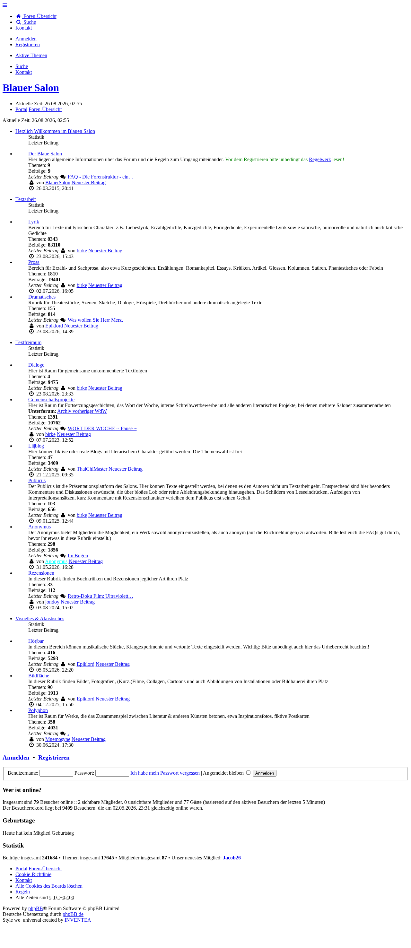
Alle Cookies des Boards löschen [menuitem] (49, 886)
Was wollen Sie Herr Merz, (95, 320)
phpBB (35, 908)
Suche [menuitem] (29, 22)
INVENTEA (78, 920)
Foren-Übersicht (45, 868)
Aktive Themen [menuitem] (31, 55)
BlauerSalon (57, 182)
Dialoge (36, 365)
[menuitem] (23, 27)
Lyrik (33, 221)
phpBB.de (73, 914)
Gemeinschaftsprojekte (51, 399)
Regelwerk (320, 159)
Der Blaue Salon (45, 153)
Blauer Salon (31, 87)
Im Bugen (78, 555)
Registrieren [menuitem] (27, 44)
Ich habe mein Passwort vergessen (165, 773)
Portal (21, 109)
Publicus (37, 480)
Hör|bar (36, 641)
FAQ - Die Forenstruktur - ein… (101, 176)
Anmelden (16, 757)
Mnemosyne (57, 739)
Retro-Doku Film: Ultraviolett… (100, 596)
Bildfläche (38, 675)
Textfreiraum (28, 342)
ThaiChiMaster (92, 469)
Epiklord (54, 325)
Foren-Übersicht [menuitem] (39, 16)
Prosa (33, 262)
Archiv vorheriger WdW (82, 411)
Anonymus (39, 526)
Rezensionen (41, 573)
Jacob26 (232, 857)
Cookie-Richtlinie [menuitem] (33, 874)
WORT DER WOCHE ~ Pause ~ (102, 428)
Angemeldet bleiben (224, 773)
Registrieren (54, 757)
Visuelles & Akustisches (39, 618)
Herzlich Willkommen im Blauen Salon (55, 131)
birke (82, 250)
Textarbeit (25, 199)
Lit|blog (36, 445)
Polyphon (38, 710)
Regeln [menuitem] (22, 891)
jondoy (52, 601)
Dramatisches (42, 297)
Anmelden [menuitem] (26, 38)
